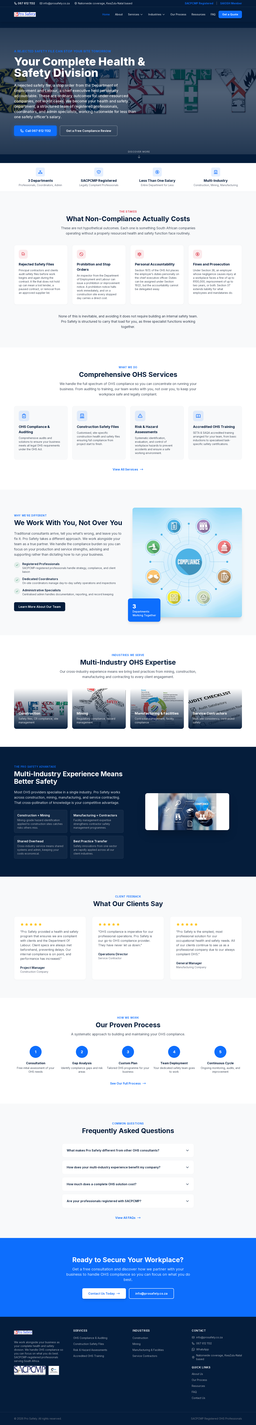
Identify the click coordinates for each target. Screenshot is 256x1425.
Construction (140, 1337)
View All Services (125, 469)
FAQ (213, 14)
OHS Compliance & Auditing (90, 1337)
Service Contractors (144, 1355)
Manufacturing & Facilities (148, 1349)
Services (133, 14)
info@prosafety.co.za (56, 3)
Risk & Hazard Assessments (90, 1349)
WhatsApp (202, 1349)
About (119, 14)
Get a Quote (230, 14)
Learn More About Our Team (40, 607)
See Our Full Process (125, 1083)
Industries (154, 14)
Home (106, 14)
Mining (136, 1343)
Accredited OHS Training (88, 1355)
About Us (197, 1373)
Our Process (178, 14)
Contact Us (198, 1397)
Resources (198, 14)
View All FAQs (125, 1218)
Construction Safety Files (88, 1343)
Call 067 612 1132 (38, 131)
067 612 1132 (26, 3)
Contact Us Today (101, 1293)
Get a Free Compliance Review (88, 131)
